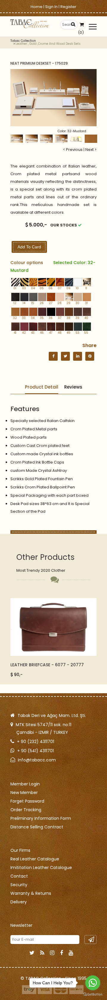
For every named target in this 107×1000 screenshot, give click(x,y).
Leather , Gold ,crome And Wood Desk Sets (48, 43)
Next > (91, 149)
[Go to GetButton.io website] (92, 994)
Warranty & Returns (30, 893)
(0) (81, 32)
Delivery (18, 902)
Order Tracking (25, 810)
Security (18, 885)
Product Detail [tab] (41, 387)
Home (37, 6)
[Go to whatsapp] (92, 982)
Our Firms (20, 850)
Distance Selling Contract (36, 827)
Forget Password (27, 801)
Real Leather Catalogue (34, 859)
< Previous (73, 149)
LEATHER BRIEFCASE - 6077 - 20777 (47, 665)
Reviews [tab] (73, 387)
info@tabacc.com (37, 760)
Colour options (52, 266)
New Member (24, 792)
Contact (19, 876)
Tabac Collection (23, 40)
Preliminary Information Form (40, 818)
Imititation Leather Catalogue (41, 867)
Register (68, 6)
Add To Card (29, 247)
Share (89, 345)
